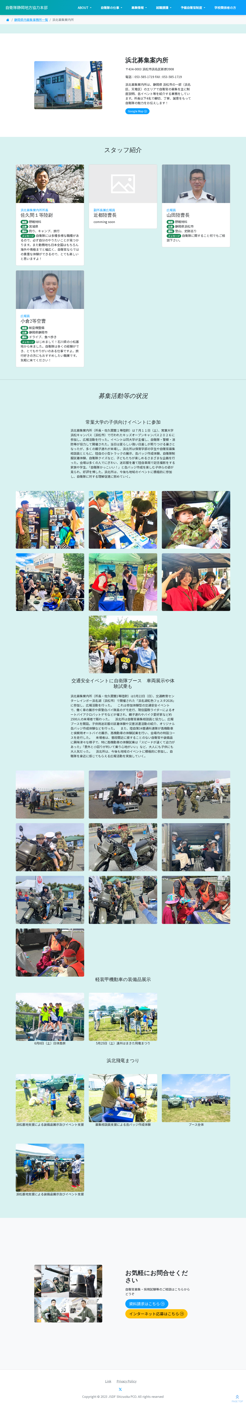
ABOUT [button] (83, 7)
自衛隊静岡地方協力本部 (26, 7)
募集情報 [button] (138, 7)
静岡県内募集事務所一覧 (31, 19)
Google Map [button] (135, 111)
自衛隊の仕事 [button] (110, 7)
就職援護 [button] (162, 7)
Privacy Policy (126, 1381)
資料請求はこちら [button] (144, 1303)
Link (108, 1381)
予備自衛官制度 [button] (192, 7)
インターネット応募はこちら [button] (154, 1313)
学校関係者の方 (225, 7)
